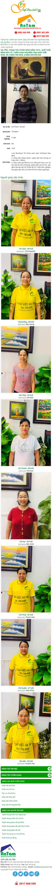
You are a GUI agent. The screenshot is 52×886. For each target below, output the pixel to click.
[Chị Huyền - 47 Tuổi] (26, 685)
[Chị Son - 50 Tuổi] (26, 539)
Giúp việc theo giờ (8, 797)
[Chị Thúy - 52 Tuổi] (26, 392)
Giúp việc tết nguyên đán (11, 804)
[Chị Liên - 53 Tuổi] (26, 758)
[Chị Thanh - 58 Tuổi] (26, 466)
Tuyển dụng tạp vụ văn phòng (13, 834)
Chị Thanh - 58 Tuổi (26, 468)
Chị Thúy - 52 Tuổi (26, 395)
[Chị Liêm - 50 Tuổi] (26, 246)
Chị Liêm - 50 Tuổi (26, 249)
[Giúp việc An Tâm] (26, 12)
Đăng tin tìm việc (9, 769)
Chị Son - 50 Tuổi (26, 541)
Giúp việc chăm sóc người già (34, 39)
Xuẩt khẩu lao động (9, 838)
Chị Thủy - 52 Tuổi (26, 615)
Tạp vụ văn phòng (8, 793)
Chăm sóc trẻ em (16, 39)
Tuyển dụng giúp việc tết (11, 830)
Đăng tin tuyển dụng (11, 775)
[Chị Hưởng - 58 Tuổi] (26, 319)
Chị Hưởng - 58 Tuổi (26, 322)
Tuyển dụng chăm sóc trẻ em (12, 818)
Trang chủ (4, 39)
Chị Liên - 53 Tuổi (26, 761)
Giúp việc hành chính (9, 801)
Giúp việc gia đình (8, 785)
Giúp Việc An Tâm (20, 869)
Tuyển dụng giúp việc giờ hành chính (15, 826)
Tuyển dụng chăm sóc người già (14, 814)
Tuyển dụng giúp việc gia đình (13, 822)
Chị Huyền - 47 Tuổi (26, 688)
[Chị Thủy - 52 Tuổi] (26, 612)
